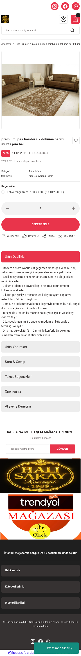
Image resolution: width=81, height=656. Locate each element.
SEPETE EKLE (40, 224)
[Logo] (5, 19)
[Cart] (75, 19)
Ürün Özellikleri (15, 257)
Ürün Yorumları (16, 347)
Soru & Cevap (15, 362)
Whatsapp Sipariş (59, 648)
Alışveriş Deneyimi (18, 406)
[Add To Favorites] (76, 140)
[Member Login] (63, 19)
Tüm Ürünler (35, 171)
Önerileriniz (13, 392)
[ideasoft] (17, 653)
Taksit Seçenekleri (18, 377)
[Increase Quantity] (73, 208)
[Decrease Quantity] (7, 208)
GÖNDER (62, 448)
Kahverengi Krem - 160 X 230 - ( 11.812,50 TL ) (35, 192)
